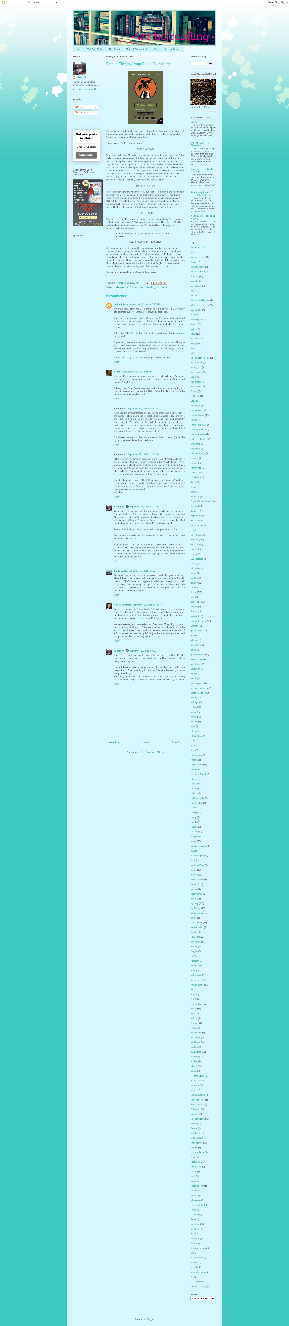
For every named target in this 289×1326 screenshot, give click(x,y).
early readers (196, 525)
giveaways (195, 645)
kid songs (195, 788)
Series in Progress (172, 49)
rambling (194, 1042)
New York (195, 937)
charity (193, 420)
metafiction (195, 884)
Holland (194, 707)
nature (193, 918)
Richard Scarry (197, 1076)
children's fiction (198, 439)
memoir (194, 875)
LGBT (193, 807)
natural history (197, 913)
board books (196, 362)
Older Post (177, 742)
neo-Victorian (196, 927)
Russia (193, 1090)
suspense (195, 1190)
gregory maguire (198, 659)
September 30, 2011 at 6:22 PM (145, 651)
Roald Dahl (195, 1080)
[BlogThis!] (155, 283)
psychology (196, 1032)
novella (193, 946)
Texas (193, 1209)
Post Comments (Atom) (152, 752)
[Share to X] (159, 283)
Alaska (193, 262)
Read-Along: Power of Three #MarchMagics (201, 193)
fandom (194, 578)
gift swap (194, 640)
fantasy (194, 583)
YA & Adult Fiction (95, 49)
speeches (195, 1162)
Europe (193, 554)
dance (193, 482)
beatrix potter (196, 338)
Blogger (150, 1319)
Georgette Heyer (198, 621)
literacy (194, 827)
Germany (194, 626)
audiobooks (196, 310)
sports (193, 1171)
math (192, 860)
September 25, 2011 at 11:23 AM (143, 454)
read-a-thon (195, 1052)
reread (193, 1071)
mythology (195, 908)
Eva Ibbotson (196, 559)
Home (78, 49)
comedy (194, 458)
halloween (195, 669)
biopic (193, 348)
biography (195, 343)
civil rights (195, 448)
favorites (194, 587)
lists (192, 822)
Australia (194, 314)
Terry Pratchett (197, 1205)
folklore (194, 606)
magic (193, 841)
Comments (82, 112)
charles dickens (198, 425)
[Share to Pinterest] (165, 283)
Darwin (193, 487)
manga (193, 851)
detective (194, 496)
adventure (195, 247)
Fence (117, 371)
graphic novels (197, 654)
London (194, 831)
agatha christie (197, 257)
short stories (163, 287)
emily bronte (196, 535)
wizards (194, 1267)
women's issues (198, 1272)
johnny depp (196, 769)
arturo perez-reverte (199, 305)
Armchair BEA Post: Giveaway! (200, 144)
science (194, 1114)
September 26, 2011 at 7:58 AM (148, 604)
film (192, 597)
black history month (200, 358)
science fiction (197, 1119)
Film (156, 49)
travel (193, 1233)
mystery (194, 903)
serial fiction (196, 1133)
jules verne (195, 779)
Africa (193, 252)
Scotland (194, 1123)
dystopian (195, 520)
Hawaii (193, 673)
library (193, 817)
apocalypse (196, 286)
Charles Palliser (198, 429)
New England (196, 932)
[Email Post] (146, 283)
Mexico (194, 889)
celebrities (195, 405)
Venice (193, 1243)
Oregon (194, 951)
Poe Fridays (196, 1004)
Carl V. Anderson (123, 604)
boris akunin (196, 386)
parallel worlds (197, 965)
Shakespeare (196, 1138)
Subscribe (86, 155)
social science (197, 1152)
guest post (195, 664)
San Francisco (197, 1099)
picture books (197, 984)
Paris (193, 970)
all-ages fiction (197, 267)
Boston (193, 391)
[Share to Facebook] (162, 283)
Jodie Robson (121, 304)
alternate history (198, 271)
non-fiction (195, 941)
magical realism (198, 846)
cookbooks (195, 477)
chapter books (197, 415)
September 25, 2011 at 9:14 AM (143, 408)
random (194, 1047)
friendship (195, 616)
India (192, 726)
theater (193, 1219)
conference (195, 468)
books (193, 377)
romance (194, 1085)
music (193, 898)
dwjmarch (195, 515)
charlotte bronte (198, 434)
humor (193, 716)
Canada (194, 401)
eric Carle (195, 544)
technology (195, 1195)
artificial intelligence (200, 300)
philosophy (195, 975)
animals (194, 281)
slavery (194, 1147)
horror (193, 712)
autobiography (197, 319)
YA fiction (195, 1281)
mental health (197, 879)
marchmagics (197, 855)
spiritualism (196, 1166)
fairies (193, 563)
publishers (195, 1037)
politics (193, 1018)
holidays (194, 702)
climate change (197, 453)
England (194, 539)
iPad (192, 740)
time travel (195, 1224)
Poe (192, 999)
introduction (196, 736)
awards (193, 324)
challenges (119, 287)
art (191, 295)
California (195, 396)
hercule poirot (197, 683)
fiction (193, 592)
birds (192, 353)
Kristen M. (119, 506)
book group (195, 367)
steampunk (195, 1181)
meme (193, 870)
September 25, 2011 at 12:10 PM (145, 506)
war (192, 1253)
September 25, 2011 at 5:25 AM (144, 304)
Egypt (193, 530)
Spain (193, 1157)
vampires (194, 1238)
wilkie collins (196, 1257)
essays (194, 549)
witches (194, 1262)
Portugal (194, 1023)
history (193, 697)
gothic (193, 650)
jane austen (196, 755)
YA (191, 1277)
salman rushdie (197, 1095)
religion (193, 1066)
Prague (193, 1028)
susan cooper (197, 1186)
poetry (141, 287)
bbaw (193, 334)
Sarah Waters (197, 1104)
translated (195, 1229)
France (193, 611)
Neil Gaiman (131, 287)
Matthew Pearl (197, 865)
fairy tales (195, 568)
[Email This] (152, 283)
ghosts (193, 635)
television (195, 1200)
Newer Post (114, 742)
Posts (80, 107)
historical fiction (198, 693)
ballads (193, 329)
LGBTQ (194, 812)
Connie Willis (196, 472)
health (193, 678)
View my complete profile (85, 89)
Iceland (194, 721)
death (193, 491)
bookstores (195, 382)
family (193, 573)
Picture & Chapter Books (137, 49)
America (194, 276)
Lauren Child (196, 803)
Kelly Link (195, 783)
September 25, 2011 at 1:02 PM (144, 571)
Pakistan (194, 961)
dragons (194, 511)
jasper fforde (196, 764)
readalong (150, 287)
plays (193, 994)
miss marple (196, 894)
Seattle (193, 1128)
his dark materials (199, 688)
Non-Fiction (114, 49)
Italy (192, 750)
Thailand (194, 1214)
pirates (193, 989)
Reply (117, 362)
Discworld (195, 506)
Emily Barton (121, 571)
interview (194, 731)
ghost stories (196, 630)
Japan (193, 760)
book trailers (196, 372)
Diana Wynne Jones (200, 501)
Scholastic (195, 1109)
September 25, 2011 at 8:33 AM (136, 371)
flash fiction (196, 602)
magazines (195, 836)
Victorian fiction (198, 1248)
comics (194, 463)
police (193, 1013)
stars (192, 1176)
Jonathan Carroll (198, 774)
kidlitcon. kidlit (197, 798)
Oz (191, 956)
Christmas (195, 444)
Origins (193, 122)
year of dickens (197, 1286)
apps (192, 290)
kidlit (192, 793)
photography (196, 980)
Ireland (193, 745)
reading (194, 1061)
